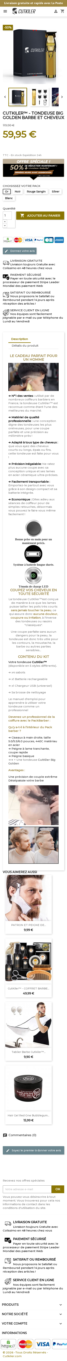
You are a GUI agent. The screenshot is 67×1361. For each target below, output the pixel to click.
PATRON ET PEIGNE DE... (28, 925)
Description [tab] (19, 339)
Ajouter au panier (39, 215)
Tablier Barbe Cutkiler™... (29, 1052)
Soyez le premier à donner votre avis (33, 1150)
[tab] (44, 344)
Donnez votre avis (19, 251)
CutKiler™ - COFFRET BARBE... (28, 988)
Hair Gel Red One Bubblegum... (28, 1115)
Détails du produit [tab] (25, 345)
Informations (14, 1333)
